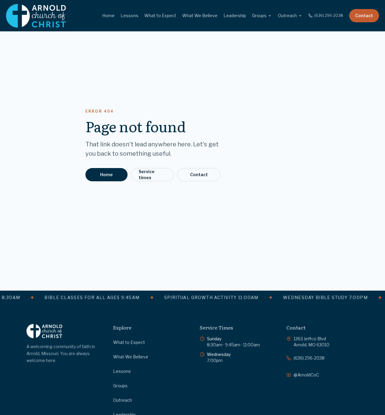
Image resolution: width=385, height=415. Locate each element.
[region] (192, 297)
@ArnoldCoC (306, 374)
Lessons (129, 15)
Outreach (287, 15)
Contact (364, 15)
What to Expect (160, 15)
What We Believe (199, 15)
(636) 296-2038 (328, 15)
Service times (147, 174)
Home (108, 15)
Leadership (234, 15)
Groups (259, 15)
